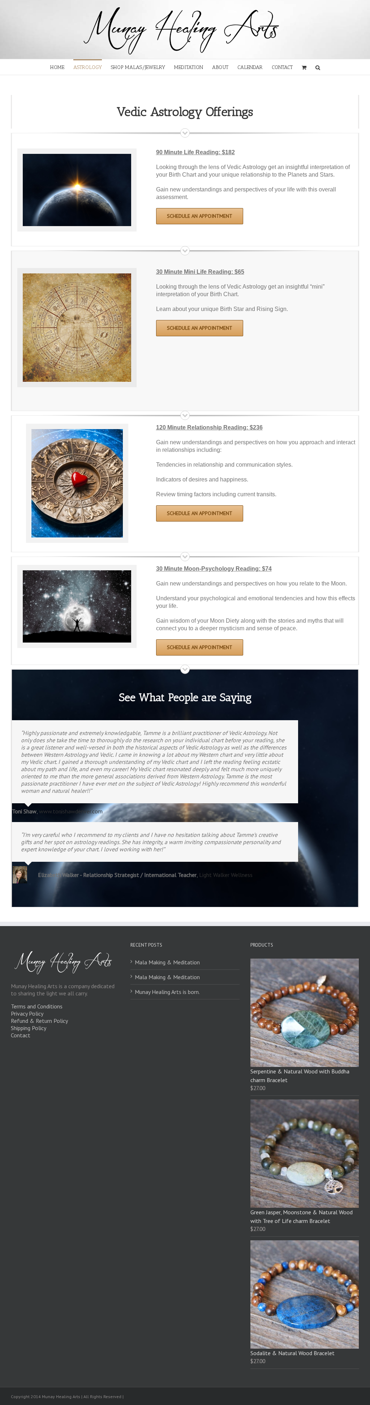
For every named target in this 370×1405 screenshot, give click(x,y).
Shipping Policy (28, 1028)
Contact (20, 1035)
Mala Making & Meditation (167, 962)
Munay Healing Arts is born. (167, 991)
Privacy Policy (27, 1013)
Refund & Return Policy (39, 1020)
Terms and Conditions (37, 1006)
